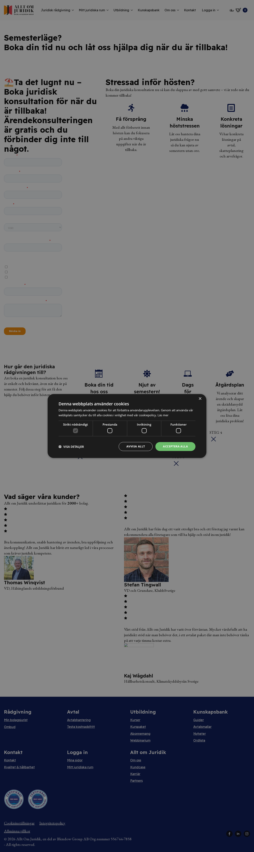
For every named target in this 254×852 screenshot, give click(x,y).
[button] (71, 446)
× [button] (199, 398)
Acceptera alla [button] (175, 446)
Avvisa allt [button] (135, 446)
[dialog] (127, 426)
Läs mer (163, 415)
